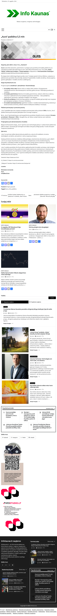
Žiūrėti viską (50, 541)
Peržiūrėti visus (49, 408)
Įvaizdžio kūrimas (32, 611)
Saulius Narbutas (22, 611)
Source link (4, 180)
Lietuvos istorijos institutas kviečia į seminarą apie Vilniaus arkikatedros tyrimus (14, 573)
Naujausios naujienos (9, 302)
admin (2, 231)
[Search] (54, 29)
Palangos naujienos (29, 613)
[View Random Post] (49, 29)
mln (10, 189)
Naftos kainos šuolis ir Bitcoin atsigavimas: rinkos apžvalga (13, 273)
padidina (14, 189)
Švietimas (33, 383)
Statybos (32, 329)
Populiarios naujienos (36, 302)
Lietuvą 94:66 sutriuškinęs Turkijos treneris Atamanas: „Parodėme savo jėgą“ (48, 415)
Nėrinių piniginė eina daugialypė (38, 227)
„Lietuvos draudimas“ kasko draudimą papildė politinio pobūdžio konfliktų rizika (14, 426)
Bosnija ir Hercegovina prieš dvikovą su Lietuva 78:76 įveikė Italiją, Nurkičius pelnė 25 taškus (29, 416)
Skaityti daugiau (7, 323)
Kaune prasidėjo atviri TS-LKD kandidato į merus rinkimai (11, 414)
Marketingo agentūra (12, 610)
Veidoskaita (41, 611)
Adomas (12, 583)
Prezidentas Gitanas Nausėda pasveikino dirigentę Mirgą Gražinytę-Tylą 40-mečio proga (27, 310)
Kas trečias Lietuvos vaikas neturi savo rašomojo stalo (41, 386)
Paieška (3, 295)
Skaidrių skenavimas (37, 610)
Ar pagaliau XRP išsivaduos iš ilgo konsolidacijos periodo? (11, 228)
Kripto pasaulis (11, 187)
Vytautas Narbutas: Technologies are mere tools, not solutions (41, 359)
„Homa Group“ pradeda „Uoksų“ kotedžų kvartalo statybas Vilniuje (40, 333)
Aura (7, 189)
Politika (5, 306)
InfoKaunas (33, 606)
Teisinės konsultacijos (25, 610)
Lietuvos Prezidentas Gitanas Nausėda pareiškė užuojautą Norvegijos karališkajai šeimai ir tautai (42, 427)
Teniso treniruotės (51, 611)
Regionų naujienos (18, 613)
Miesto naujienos (11, 611)
